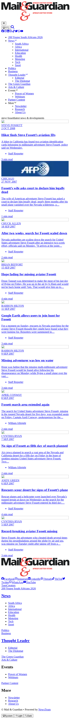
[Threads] (11, 31)
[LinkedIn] (8, 31)
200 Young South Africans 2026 (18, 588)
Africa (11, 606)
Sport (11, 624)
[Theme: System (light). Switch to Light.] (6, 28)
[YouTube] (21, 31)
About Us (13, 703)
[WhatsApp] (19, 31)
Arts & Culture (9, 659)
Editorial (12, 647)
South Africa (15, 603)
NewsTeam (44, 709)
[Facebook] (2, 31)
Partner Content (9, 683)
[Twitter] (16, 31)
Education (13, 612)
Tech (10, 621)
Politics (5, 630)
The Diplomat (15, 650)
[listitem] (8, 578)
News (6, 596)
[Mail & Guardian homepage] (35, 11)
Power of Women (17, 674)
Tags (3, 585)
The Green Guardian (12, 656)
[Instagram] (5, 31)
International (15, 609)
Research (13, 700)
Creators (10, 585)
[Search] (12, 27)
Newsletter (14, 697)
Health (11, 615)
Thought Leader (15, 640)
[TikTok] (13, 31)
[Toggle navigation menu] (3, 23)
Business (6, 633)
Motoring (13, 618)
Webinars (13, 677)
